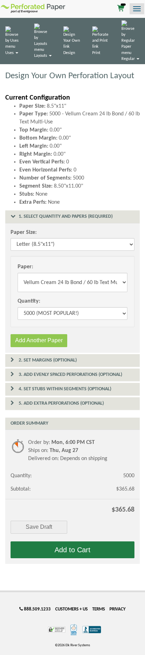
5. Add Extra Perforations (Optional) (61, 403)
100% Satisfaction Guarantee (74, 629)
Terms (98, 609)
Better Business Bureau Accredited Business (91, 629)
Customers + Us (71, 609)
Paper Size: (24, 232)
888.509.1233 (37, 609)
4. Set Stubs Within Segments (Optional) (64, 389)
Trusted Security (57, 629)
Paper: (25, 267)
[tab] (72, 216)
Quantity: (29, 301)
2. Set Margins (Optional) (47, 360)
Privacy (117, 609)
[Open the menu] (137, 9)
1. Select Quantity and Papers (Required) (65, 216)
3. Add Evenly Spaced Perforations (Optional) (70, 374)
